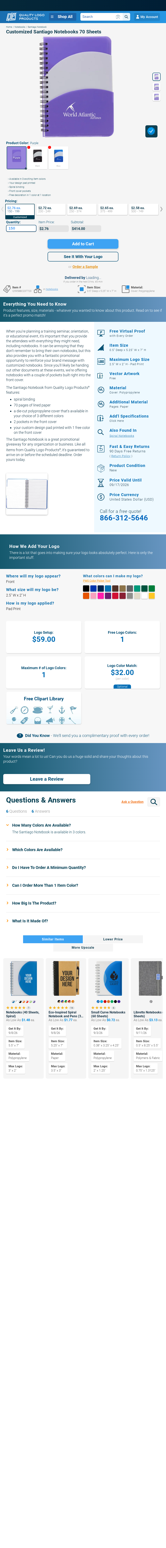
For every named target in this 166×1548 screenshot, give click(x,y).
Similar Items (53, 939)
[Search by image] (118, 17)
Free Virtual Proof (127, 333)
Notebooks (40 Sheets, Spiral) (22, 1014)
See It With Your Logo (83, 256)
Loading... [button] (93, 277)
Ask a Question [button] (132, 802)
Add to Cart (83, 243)
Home (9, 27)
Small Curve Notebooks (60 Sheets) (108, 1014)
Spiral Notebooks (122, 436)
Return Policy (121, 456)
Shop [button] (65, 16)
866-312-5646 (124, 518)
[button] (16, 157)
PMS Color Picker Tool (101, 580)
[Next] (158, 209)
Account (149, 17)
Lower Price (113, 939)
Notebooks (20, 27)
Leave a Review (47, 779)
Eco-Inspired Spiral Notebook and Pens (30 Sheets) (66, 1014)
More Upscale (83, 947)
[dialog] (151, 131)
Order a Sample (85, 267)
